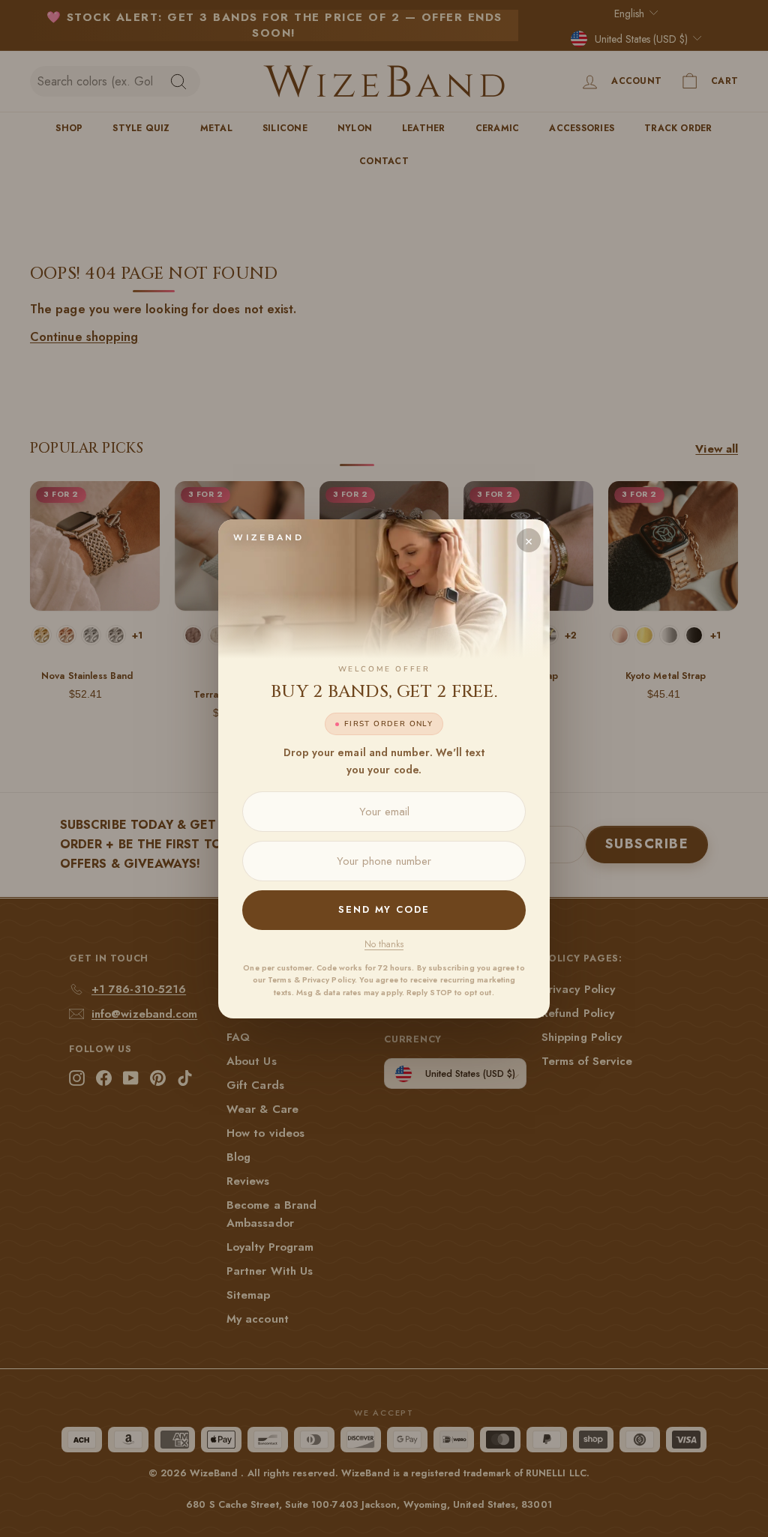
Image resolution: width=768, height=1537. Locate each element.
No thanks (384, 944)
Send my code (384, 909)
